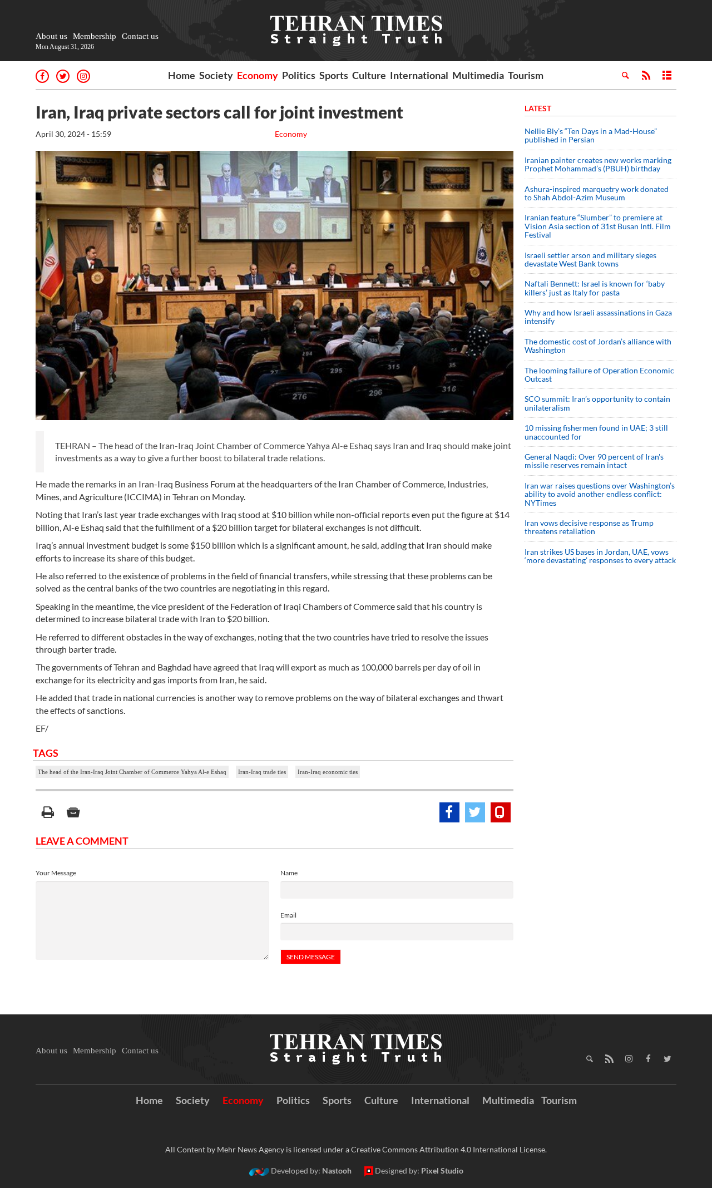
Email (288, 915)
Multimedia (478, 75)
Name (289, 873)
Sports (333, 75)
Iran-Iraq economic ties (328, 771)
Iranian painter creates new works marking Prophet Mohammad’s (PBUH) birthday (598, 164)
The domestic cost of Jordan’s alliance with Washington (598, 345)
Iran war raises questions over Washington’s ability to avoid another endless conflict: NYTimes (600, 494)
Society (216, 75)
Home (181, 75)
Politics (298, 75)
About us (51, 36)
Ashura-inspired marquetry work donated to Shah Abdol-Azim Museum (597, 193)
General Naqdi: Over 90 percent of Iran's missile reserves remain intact (594, 461)
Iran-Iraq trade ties (262, 771)
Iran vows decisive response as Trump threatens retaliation (589, 527)
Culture (369, 75)
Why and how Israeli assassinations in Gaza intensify (598, 317)
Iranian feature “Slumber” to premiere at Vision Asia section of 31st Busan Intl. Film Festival (598, 226)
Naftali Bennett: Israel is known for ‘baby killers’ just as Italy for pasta (595, 288)
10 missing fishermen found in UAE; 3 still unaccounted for (596, 432)
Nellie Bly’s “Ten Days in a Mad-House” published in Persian (591, 135)
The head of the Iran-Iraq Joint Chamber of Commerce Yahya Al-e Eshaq (132, 771)
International (419, 75)
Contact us (140, 36)
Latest (538, 108)
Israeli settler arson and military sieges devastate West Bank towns (590, 259)
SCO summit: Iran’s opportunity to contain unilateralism (597, 403)
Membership (94, 36)
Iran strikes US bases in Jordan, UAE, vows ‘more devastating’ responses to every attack (600, 556)
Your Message (56, 873)
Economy (257, 75)
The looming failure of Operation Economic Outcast (599, 374)
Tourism (525, 75)
